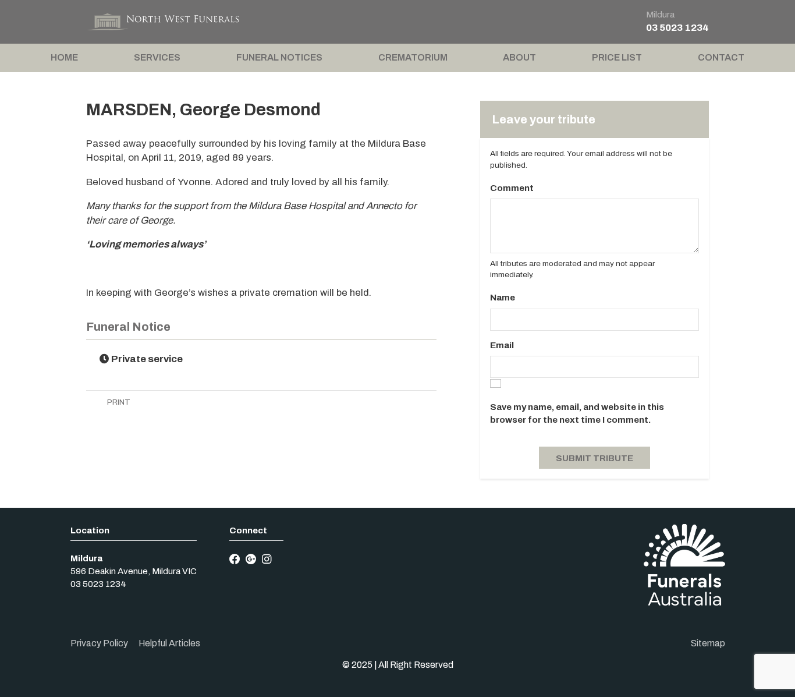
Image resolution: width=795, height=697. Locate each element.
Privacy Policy (99, 643)
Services (157, 57)
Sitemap (708, 643)
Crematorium (413, 57)
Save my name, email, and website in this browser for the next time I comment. (577, 413)
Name (502, 297)
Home (64, 57)
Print (117, 402)
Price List (617, 57)
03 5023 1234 (677, 27)
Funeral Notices (279, 57)
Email (502, 345)
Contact (721, 57)
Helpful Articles (169, 643)
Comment (512, 188)
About (519, 57)
